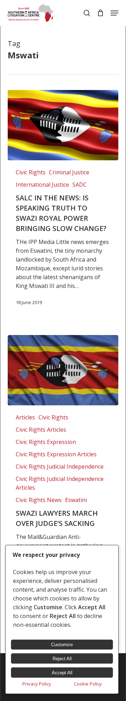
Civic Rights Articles (41, 429)
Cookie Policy (88, 684)
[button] (114, 13)
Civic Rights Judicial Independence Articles (60, 483)
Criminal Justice (69, 172)
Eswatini (76, 500)
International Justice (42, 184)
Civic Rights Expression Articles (56, 454)
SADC (79, 184)
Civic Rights (31, 172)
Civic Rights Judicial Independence (60, 466)
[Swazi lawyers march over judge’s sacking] (63, 370)
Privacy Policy (36, 684)
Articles (25, 417)
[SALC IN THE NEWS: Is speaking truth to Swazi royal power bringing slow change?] (63, 125)
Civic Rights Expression (46, 442)
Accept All (62, 672)
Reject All (62, 658)
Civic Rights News (39, 500)
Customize (62, 644)
